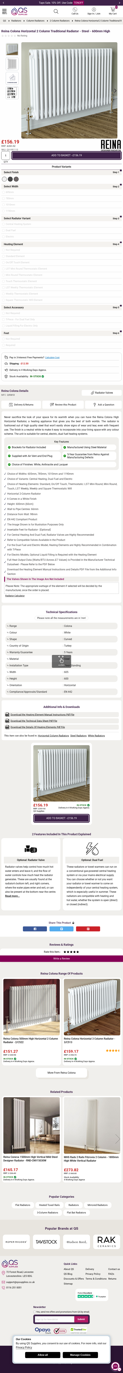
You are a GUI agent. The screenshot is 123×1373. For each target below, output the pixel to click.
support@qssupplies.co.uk (20, 1282)
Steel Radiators (78, 735)
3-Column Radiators (47, 1212)
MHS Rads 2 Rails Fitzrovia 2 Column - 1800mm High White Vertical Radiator (91, 1159)
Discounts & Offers (74, 1278)
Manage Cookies (80, 1355)
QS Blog (68, 1274)
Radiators (74, 1205)
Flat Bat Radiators (76, 1212)
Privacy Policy (93, 1274)
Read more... (12, 896)
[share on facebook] (35, 928)
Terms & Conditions (96, 1278)
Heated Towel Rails (49, 1205)
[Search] (56, 11)
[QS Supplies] (19, 11)
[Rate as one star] (64, 952)
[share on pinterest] (88, 928)
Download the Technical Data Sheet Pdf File (34, 720)
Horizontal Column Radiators (53, 735)
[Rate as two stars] (66, 952)
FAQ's (111, 1274)
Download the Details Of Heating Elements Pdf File (38, 727)
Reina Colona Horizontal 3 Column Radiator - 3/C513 (89, 1040)
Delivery (90, 1269)
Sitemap (68, 1283)
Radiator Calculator (15, 595)
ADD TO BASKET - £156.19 (66, 155)
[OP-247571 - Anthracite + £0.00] (10, 179)
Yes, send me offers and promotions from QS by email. (63, 1312)
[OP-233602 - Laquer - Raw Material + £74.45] (16, 179)
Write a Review (61, 958)
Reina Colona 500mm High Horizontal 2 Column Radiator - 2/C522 (30, 1040)
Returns (112, 1278)
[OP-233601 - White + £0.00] (4, 179)
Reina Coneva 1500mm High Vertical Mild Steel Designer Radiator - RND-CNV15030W (30, 1158)
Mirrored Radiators (98, 1205)
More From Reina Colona (62, 1072)
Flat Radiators (22, 1205)
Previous (3, 3)
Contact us (114, 1269)
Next (119, 3)
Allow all (43, 1355)
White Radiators (96, 735)
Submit (81, 1319)
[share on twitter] (61, 928)
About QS (69, 1269)
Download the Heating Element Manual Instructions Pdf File (42, 714)
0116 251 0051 (14, 1287)
